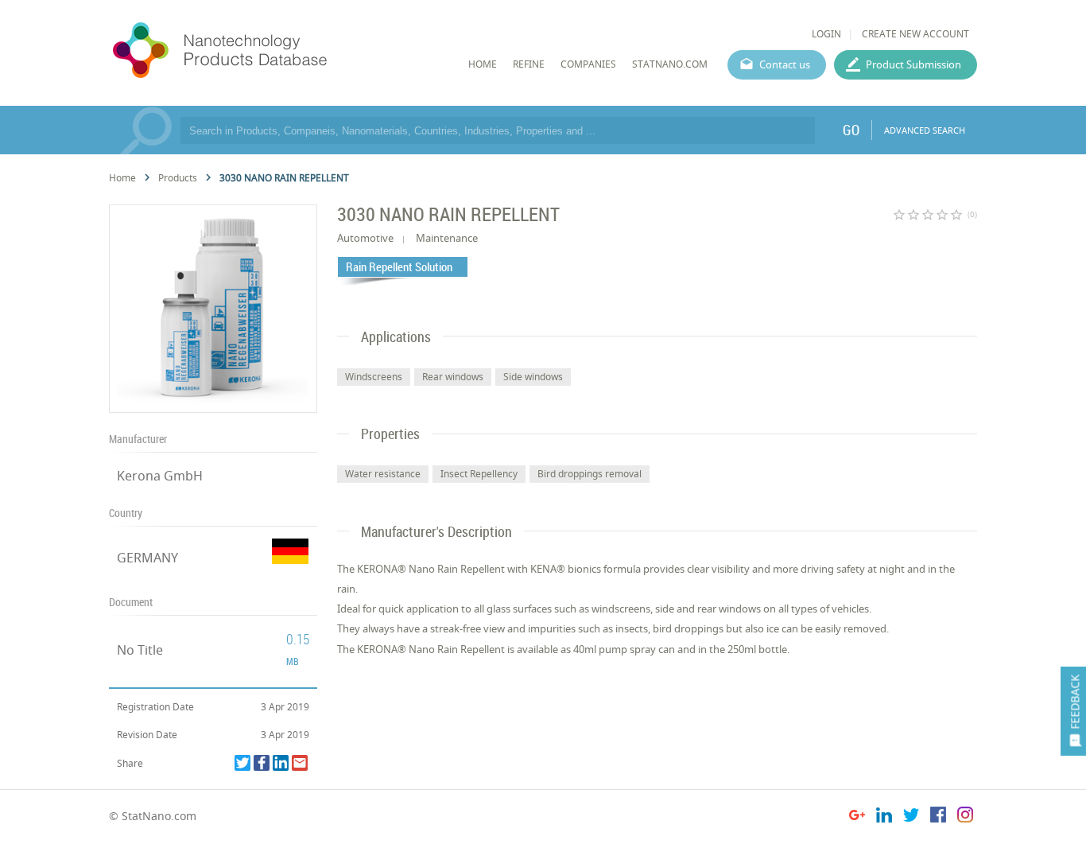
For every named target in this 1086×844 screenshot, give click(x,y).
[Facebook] (262, 763)
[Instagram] (965, 817)
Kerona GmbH (160, 475)
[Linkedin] (281, 763)
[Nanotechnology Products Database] (267, 51)
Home (122, 178)
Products (177, 178)
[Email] (300, 763)
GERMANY (147, 557)
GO (851, 129)
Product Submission (913, 64)
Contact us (784, 64)
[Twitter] (242, 763)
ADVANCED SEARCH (924, 130)
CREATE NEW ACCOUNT (915, 34)
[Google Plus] (857, 817)
